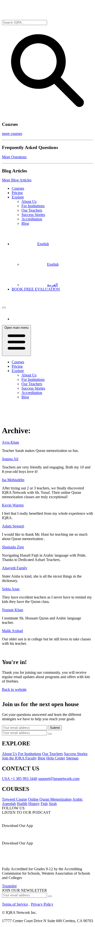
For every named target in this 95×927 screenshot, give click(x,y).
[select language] (4, 307)
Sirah (53, 804)
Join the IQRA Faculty (19, 758)
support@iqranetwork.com (58, 779)
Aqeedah (9, 804)
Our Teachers (31, 210)
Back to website (14, 689)
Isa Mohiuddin (13, 480)
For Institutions (33, 206)
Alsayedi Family (14, 568)
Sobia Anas (10, 589)
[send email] (50, 734)
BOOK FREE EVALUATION (36, 289)
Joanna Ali (10, 459)
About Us (29, 201)
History (34, 804)
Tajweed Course (14, 799)
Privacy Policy (42, 904)
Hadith (22, 804)
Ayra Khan (10, 442)
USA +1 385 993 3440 (19, 779)
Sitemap (72, 758)
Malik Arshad (12, 631)
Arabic (77, 799)
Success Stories (33, 215)
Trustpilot (9, 886)
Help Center (55, 758)
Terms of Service (15, 904)
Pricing (17, 193)
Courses (18, 188)
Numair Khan (12, 610)
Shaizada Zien (13, 547)
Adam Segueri (13, 526)
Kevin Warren (13, 505)
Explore (18, 197)
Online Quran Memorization (50, 799)
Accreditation (31, 219)
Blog (25, 223)
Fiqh (44, 804)
